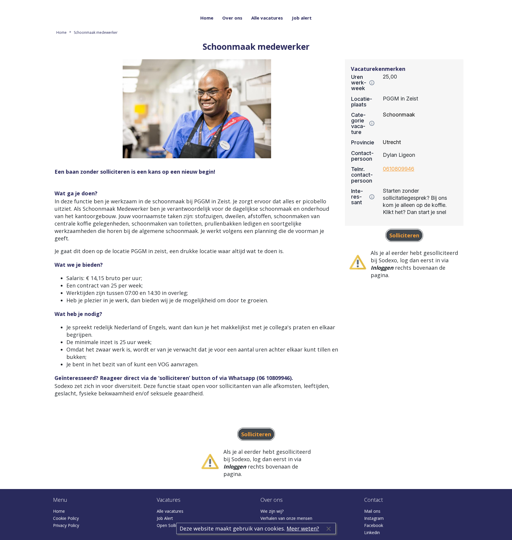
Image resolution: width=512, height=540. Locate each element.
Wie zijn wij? (272, 511)
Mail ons (372, 511)
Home (206, 18)
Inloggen (452, 3)
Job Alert (165, 518)
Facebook (373, 525)
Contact (373, 499)
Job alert (302, 18)
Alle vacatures (267, 18)
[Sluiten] (328, 528)
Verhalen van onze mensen (286, 518)
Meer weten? (303, 528)
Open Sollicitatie (172, 525)
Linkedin (372, 532)
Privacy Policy (66, 525)
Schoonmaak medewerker (96, 32)
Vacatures (168, 499)
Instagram (374, 518)
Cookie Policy (66, 518)
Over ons (232, 18)
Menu (60, 499)
